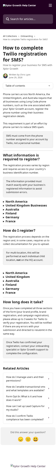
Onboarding (27, 36)
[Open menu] (50, 5)
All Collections (10, 36)
